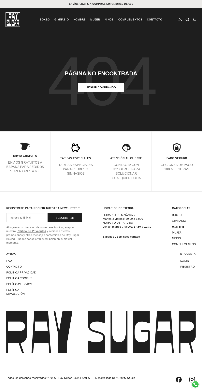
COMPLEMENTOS (130, 19)
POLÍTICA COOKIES (19, 278)
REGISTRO (187, 266)
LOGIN (184, 260)
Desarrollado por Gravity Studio (115, 377)
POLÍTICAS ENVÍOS (19, 284)
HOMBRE (80, 19)
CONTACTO (154, 19)
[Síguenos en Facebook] (178, 379)
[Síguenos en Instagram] (192, 379)
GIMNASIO (61, 19)
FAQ (9, 260)
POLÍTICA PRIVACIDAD (21, 272)
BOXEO (45, 19)
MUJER (95, 19)
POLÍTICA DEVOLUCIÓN (15, 291)
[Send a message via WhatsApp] (195, 384)
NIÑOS (109, 19)
